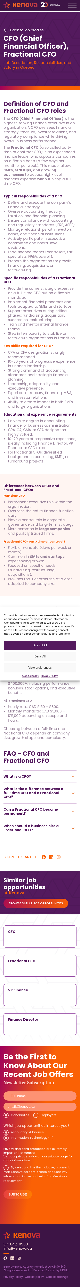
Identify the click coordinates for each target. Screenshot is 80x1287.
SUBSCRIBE (18, 1194)
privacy (53, 1156)
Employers (48, 1115)
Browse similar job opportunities (36, 903)
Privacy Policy (49, 676)
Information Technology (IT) (32, 1137)
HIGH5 (64, 1270)
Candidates (20, 1115)
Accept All (40, 645)
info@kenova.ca (17, 1248)
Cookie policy (30, 676)
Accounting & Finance (27, 1132)
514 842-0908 (15, 1244)
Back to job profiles (27, 30)
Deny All (40, 656)
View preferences (40, 667)
